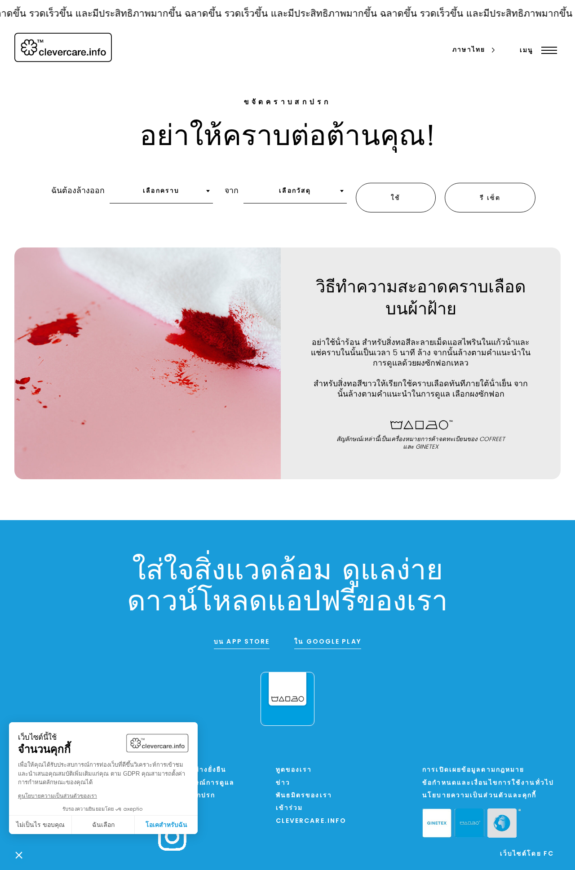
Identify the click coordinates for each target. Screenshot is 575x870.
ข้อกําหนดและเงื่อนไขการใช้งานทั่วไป (488, 783)
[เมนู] (546, 50)
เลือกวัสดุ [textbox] (295, 191)
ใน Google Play (327, 642)
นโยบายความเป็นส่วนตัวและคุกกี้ (479, 795)
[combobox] (161, 194)
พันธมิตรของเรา (304, 795)
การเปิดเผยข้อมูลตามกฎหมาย (473, 770)
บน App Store (242, 642)
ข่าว (283, 783)
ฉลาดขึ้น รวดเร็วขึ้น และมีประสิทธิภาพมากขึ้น (272, 14)
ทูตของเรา (294, 770)
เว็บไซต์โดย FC (527, 854)
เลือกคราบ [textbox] (161, 191)
